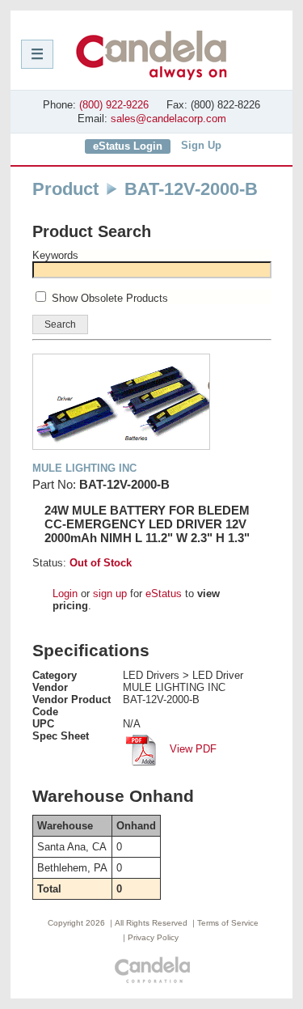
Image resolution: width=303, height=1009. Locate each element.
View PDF (191, 749)
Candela (151, 55)
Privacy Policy (153, 937)
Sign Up (201, 145)
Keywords (55, 255)
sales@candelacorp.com (168, 118)
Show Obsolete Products (110, 298)
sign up (110, 593)
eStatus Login (127, 146)
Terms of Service (228, 922)
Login (65, 593)
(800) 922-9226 (114, 105)
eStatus (163, 593)
